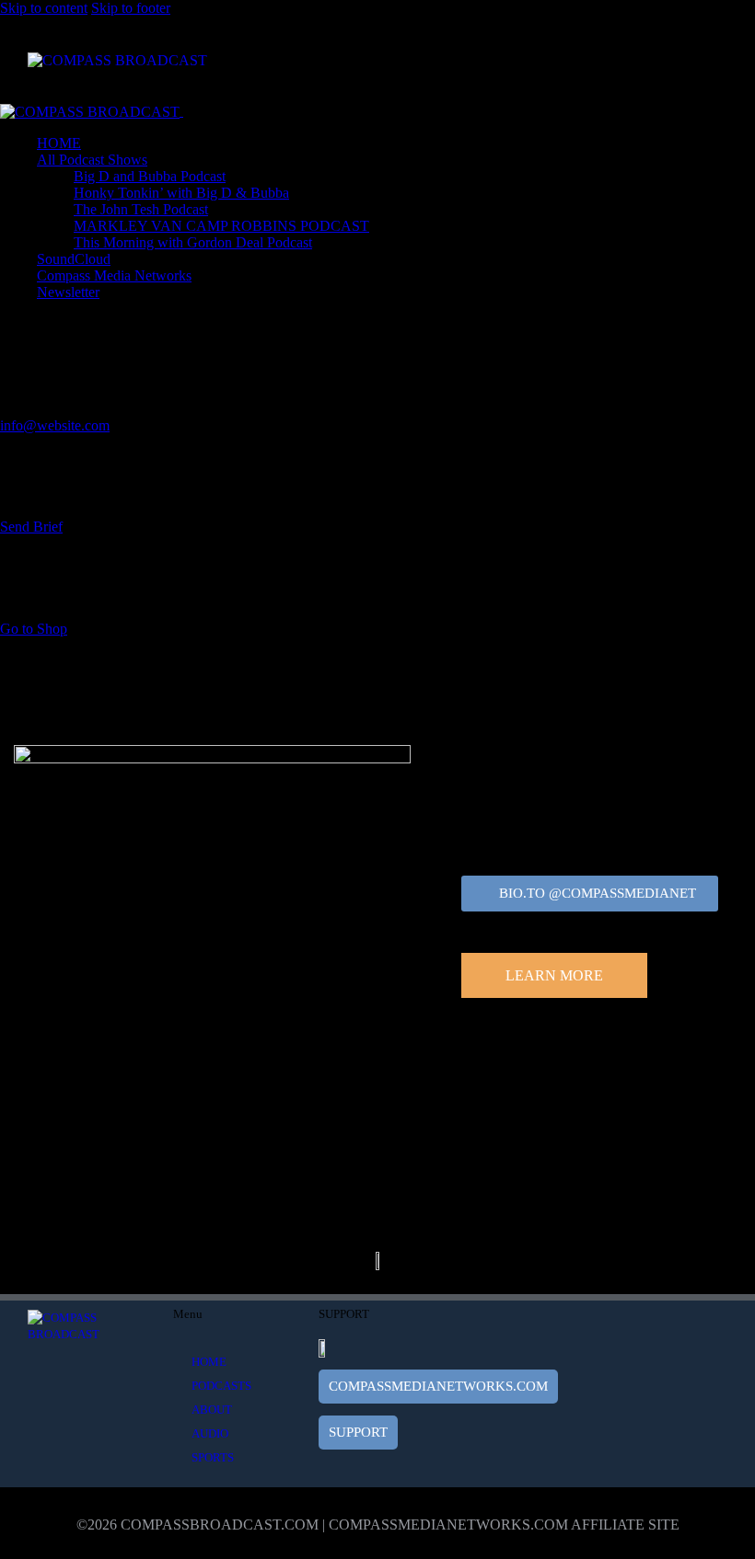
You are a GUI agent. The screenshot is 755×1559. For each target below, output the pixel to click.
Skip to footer (130, 8)
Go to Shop (33, 628)
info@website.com (55, 425)
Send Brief (31, 526)
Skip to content (43, 8)
